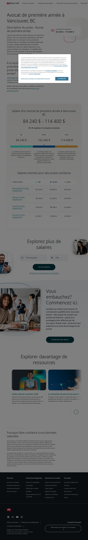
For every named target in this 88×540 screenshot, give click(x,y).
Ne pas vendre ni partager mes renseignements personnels (35, 78)
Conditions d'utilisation (51, 70)
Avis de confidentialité (34, 74)
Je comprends (62, 78)
